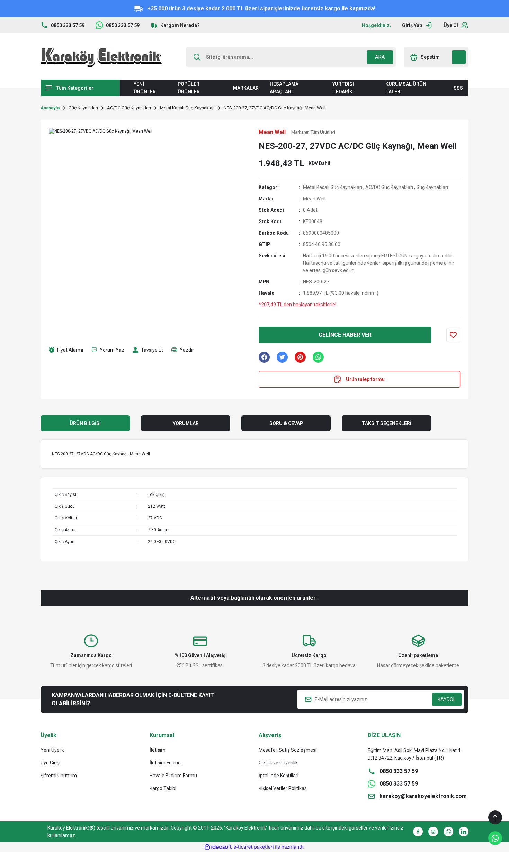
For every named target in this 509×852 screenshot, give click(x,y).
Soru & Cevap (286, 423)
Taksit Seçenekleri (386, 423)
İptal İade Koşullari (278, 775)
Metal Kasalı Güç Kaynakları (332, 187)
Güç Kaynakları (432, 187)
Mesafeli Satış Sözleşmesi (287, 750)
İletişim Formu (165, 762)
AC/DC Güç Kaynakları (389, 187)
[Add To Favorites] (453, 335)
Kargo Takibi (163, 788)
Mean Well (314, 198)
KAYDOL (447, 699)
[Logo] (101, 57)
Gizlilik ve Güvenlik (278, 762)
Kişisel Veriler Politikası (283, 788)
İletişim (158, 750)
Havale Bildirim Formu (173, 775)
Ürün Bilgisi (85, 423)
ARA (380, 57)
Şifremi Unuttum (59, 775)
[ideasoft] (218, 847)
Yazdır (187, 350)
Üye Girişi (50, 762)
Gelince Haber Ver (345, 335)
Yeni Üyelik (52, 750)
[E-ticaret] (253, 847)
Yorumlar (186, 423)
